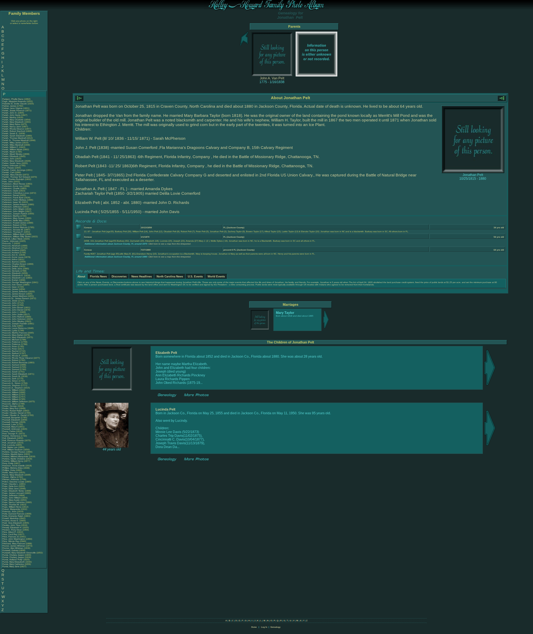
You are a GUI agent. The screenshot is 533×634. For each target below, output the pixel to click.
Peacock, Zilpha (10, 404)
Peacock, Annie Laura (13, 257)
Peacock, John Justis (12, 314)
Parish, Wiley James (11, 142)
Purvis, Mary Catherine (13, 564)
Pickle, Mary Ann (10, 472)
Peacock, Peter (10, 346)
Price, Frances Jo (10, 536)
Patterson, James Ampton (14, 204)
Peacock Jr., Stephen (13, 388)
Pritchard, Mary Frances (13, 543)
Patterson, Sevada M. (12, 229)
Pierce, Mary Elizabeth (13, 475)
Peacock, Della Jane (12, 268)
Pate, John (8, 181)
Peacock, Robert (10, 360)
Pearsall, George (10, 422)
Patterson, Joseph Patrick (14, 213)
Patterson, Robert (11, 225)
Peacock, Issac (9, 287)
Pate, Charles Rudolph (13, 179)
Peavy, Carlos (9, 431)
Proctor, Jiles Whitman (12, 548)
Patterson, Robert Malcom (14, 227)
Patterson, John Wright (13, 209)
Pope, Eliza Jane (10, 488)
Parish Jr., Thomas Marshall (15, 140)
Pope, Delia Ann (10, 486)
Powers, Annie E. (10, 520)
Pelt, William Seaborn (12, 449)
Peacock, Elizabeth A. (12, 275)
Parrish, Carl (8, 172)
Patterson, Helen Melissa (14, 200)
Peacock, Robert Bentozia (14, 362)
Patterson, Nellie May (12, 220)
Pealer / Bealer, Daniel (13, 413)
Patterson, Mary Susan (13, 218)
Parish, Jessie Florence (13, 110)
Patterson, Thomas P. (12, 232)
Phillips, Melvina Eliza (12, 468)
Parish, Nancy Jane (11, 126)
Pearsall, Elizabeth (11, 420)
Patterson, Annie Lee (12, 186)
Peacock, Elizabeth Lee (13, 278)
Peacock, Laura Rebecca (14, 328)
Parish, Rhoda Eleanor (13, 129)
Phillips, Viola (9, 470)
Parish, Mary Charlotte (13, 120)
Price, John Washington (13, 539)
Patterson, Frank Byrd (12, 197)
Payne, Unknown (10, 241)
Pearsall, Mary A (9, 427)
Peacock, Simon (10, 381)
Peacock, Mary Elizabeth (14, 337)
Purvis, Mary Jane (10, 566)
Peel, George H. (10, 433)
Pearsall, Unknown (11, 429)
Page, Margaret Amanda (14, 101)
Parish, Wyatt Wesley (12, 154)
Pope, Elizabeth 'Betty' (13, 491)
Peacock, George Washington (16, 282)
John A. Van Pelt (272, 78)
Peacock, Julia (9, 326)
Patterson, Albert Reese (13, 184)
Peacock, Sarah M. (11, 376)
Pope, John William (11, 498)
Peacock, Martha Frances (14, 333)
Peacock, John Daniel (12, 310)
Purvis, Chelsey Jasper (13, 555)
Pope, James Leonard (13, 493)
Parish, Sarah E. (10, 133)
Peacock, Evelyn (10, 280)
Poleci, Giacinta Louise (13, 481)
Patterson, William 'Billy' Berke (16, 236)
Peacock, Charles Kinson (14, 264)
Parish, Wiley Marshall (12, 145)
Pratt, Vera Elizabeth (12, 523)
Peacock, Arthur (10, 259)
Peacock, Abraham (11, 246)
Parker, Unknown (10, 165)
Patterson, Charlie (11, 188)
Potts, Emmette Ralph (12, 516)
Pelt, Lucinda (9, 445)
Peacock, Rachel (10, 351)
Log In (264, 627)
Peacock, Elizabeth (11, 273)
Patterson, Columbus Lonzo (15, 193)
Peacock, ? (8, 243)
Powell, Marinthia (10, 518)
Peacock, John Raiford (13, 317)
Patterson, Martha (11, 216)
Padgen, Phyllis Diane (13, 99)
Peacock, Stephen (11, 385)
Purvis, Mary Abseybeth (13, 562)
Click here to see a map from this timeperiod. (169, 244)
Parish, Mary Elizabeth (13, 122)
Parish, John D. (9, 113)
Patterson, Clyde (10, 191)
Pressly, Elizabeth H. (12, 527)
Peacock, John (9, 303)
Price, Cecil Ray (9, 534)
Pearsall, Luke (9, 424)
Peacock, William (10, 390)
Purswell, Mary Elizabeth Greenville (19, 553)
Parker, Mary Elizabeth (13, 161)
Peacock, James (10, 289)
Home (254, 627)
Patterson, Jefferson (12, 207)
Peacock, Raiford (10, 353)
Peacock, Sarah (10, 372)
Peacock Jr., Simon (11, 383)
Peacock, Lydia (10, 330)
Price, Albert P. (9, 532)
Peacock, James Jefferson (15, 291)
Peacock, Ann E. (10, 255)
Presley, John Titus (11, 525)
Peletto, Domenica (11, 436)
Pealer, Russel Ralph (12, 410)
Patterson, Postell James (14, 223)
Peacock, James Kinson (13, 294)
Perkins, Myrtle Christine (13, 459)
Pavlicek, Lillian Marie (12, 239)
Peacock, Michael (11, 339)
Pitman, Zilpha (9, 477)
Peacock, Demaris (11, 271)
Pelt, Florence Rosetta (13, 440)
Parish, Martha (9, 117)
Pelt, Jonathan (9, 443)
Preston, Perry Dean (12, 530)
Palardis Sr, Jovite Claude (14, 103)
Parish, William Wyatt (12, 149)
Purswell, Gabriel (10, 550)
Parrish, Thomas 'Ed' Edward (16, 177)
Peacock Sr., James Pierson (15, 298)
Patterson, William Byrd (13, 234)
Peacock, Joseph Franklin (14, 323)
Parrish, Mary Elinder (12, 174)
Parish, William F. (10, 147)
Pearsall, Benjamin (11, 417)
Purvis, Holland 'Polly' (12, 559)
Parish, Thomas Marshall (14, 138)
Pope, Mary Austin (11, 500)
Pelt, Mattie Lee (9, 447)
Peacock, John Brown (12, 307)
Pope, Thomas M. (10, 504)
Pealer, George (9, 406)
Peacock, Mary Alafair (12, 335)
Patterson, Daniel (11, 195)
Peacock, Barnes (10, 262)
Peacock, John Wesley (13, 321)
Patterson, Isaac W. (11, 202)
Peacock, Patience (11, 342)
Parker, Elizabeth (10, 156)
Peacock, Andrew (11, 250)
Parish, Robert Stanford (13, 131)
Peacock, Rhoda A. (11, 355)
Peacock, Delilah (10, 266)
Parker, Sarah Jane (11, 163)
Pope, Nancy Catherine (13, 502)
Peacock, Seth (9, 378)
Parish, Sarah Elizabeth (13, 136)
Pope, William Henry (11, 507)
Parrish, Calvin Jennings (13, 170)
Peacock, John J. (10, 312)
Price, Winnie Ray (10, 541)
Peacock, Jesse (10, 301)
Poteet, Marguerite (11, 509)
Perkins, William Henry (12, 461)
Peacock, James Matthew (14, 296)
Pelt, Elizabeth (9, 438)
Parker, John (8, 158)
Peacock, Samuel (11, 365)
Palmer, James (9, 106)
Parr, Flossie (8, 168)
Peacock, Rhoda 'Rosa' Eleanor (17, 358)
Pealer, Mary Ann (10, 408)
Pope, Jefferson (10, 495)
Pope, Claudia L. (10, 484)
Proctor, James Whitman (13, 546)
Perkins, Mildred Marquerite (15, 456)
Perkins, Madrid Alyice (12, 454)
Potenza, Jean (9, 511)
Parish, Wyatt (9, 152)
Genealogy (275, 627)
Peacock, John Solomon (14, 319)
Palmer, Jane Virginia (12, 108)
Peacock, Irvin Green (12, 284)
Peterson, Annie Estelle (13, 465)
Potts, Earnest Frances (13, 514)
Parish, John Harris (11, 115)
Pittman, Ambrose (11, 479)
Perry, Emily (8, 463)
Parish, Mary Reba (11, 124)
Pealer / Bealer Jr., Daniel (14, 415)
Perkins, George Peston (13, 452)
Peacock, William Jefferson (15, 401)
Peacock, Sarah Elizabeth (14, 374)
